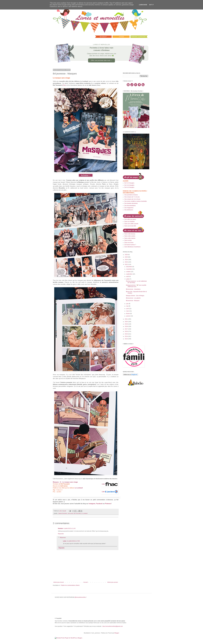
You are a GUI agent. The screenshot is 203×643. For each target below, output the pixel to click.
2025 (126, 257)
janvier (128, 316)
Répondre (61, 533)
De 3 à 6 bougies (129, 185)
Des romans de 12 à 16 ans (132, 199)
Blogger (117, 633)
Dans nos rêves (128, 242)
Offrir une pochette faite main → (101, 60)
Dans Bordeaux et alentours (132, 247)
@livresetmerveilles (80, 597)
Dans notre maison (129, 238)
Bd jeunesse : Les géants (133, 298)
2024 (126, 259)
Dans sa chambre (129, 221)
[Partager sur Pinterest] (81, 511)
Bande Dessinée (62, 513)
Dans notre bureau (129, 234)
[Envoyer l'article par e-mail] (70, 510)
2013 (126, 339)
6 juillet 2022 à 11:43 (69, 528)
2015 (126, 334)
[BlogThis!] (75, 511)
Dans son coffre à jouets (131, 223)
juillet (128, 279)
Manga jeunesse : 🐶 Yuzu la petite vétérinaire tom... (136, 285)
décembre (129, 266)
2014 (126, 336)
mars (127, 311)
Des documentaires (130, 205)
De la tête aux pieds (130, 219)
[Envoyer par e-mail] (73, 511)
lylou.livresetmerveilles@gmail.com (112, 626)
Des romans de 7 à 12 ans (132, 197)
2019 (126, 324)
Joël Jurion (70, 513)
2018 (126, 326)
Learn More (143, 4)
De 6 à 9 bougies (129, 187)
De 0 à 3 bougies (129, 183)
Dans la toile (128, 240)
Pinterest (108, 503)
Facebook (99, 503)
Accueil (85, 582)
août (127, 276)
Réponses (63, 537)
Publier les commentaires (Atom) (70, 585)
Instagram (92, 503)
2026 (126, 254)
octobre (128, 271)
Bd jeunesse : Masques (132, 300)
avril (127, 308)
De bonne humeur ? (130, 244)
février (128, 313)
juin (127, 303)
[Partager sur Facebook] (79, 511)
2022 (126, 264)
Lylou (64, 541)
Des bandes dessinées (131, 203)
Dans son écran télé (130, 226)
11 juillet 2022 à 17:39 (73, 541)
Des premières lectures (131, 195)
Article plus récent (58, 582)
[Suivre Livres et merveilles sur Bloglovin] (130, 375)
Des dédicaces (128, 210)
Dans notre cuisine (129, 236)
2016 (126, 331)
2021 (126, 319)
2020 (126, 321)
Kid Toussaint (77, 513)
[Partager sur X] (77, 511)
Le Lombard (84, 513)
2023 (126, 262)
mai (127, 306)
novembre (129, 269)
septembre (129, 274)
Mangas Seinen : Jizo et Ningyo (135, 295)
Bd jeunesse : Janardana (133, 289)
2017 (126, 329)
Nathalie (60, 528)
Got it (151, 4)
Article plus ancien (112, 582)
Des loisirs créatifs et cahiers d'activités (135, 201)
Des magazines (128, 207)
